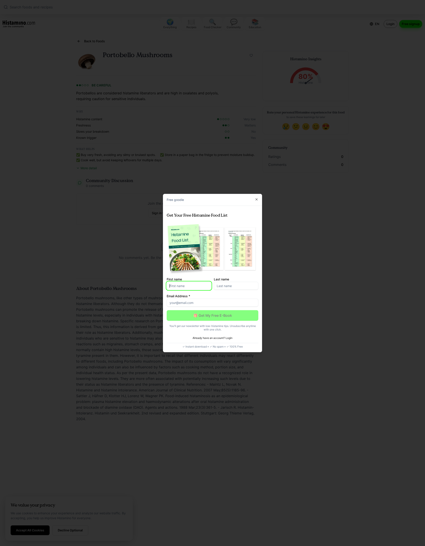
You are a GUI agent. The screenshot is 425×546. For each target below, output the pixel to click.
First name (174, 279)
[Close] (256, 199)
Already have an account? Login (212, 338)
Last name (221, 279)
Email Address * (178, 296)
